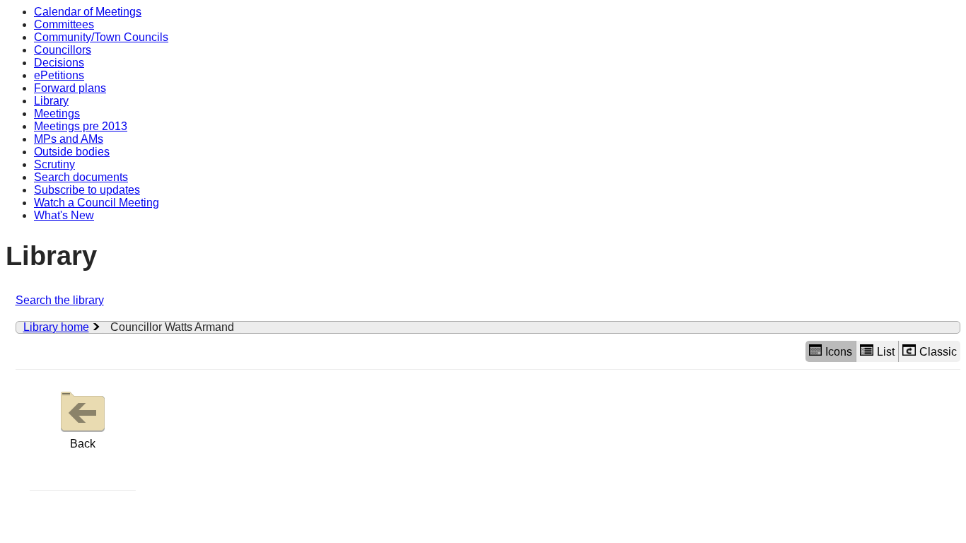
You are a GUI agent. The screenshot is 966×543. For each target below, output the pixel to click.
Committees (64, 24)
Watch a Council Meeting (96, 203)
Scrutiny (54, 164)
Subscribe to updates (87, 190)
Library (51, 101)
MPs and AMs (68, 139)
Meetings (57, 113)
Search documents (81, 177)
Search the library (60, 300)
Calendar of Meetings (87, 12)
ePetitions (59, 75)
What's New (64, 215)
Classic (938, 352)
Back (82, 444)
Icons (838, 352)
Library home (56, 327)
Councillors (62, 50)
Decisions (59, 63)
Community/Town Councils (101, 37)
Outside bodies (72, 152)
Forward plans (70, 88)
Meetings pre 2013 (80, 126)
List (886, 352)
